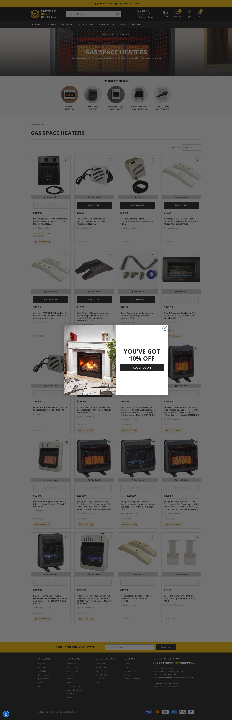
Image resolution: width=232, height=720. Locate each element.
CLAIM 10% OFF (142, 367)
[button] (6, 714)
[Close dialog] (165, 328)
